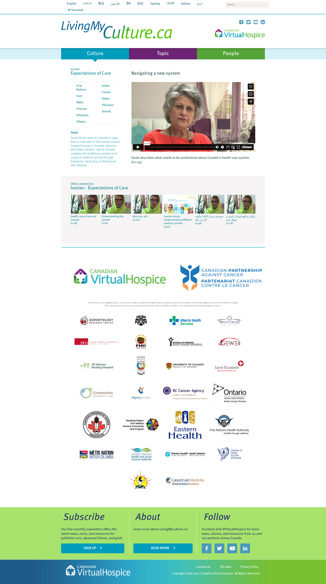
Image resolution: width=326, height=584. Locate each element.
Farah (74, 132)
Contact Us (204, 567)
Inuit (79, 96)
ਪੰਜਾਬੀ (170, 3)
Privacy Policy (249, 567)
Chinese (81, 109)
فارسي (115, 3)
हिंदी (128, 3)
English (71, 3)
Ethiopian (82, 115)
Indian (106, 85)
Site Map (225, 567)
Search (266, 5)
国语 (140, 3)
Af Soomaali (75, 10)
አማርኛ (87, 3)
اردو (199, 3)
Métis (80, 102)
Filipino (81, 121)
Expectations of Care (91, 73)
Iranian (106, 92)
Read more (160, 548)
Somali (106, 111)
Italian (106, 98)
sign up (90, 548)
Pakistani (108, 105)
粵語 (101, 3)
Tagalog (155, 3)
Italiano (186, 3)
